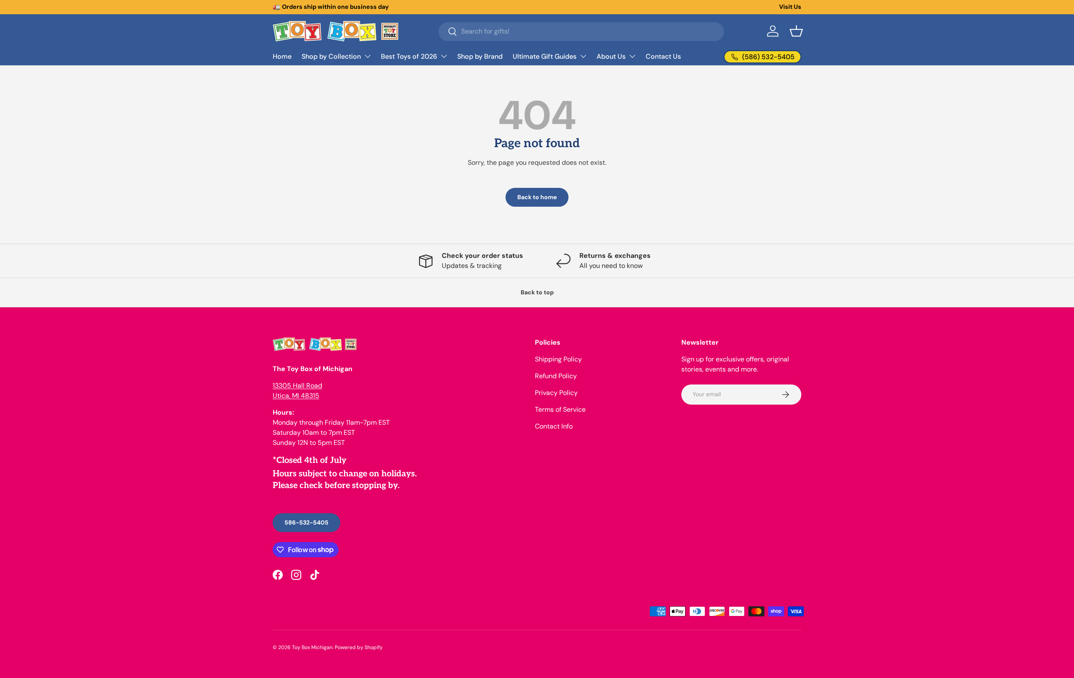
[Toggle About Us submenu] (632, 56)
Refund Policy (556, 375)
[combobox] (581, 31)
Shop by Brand (480, 56)
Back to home (537, 197)
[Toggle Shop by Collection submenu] (367, 56)
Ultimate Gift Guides (544, 56)
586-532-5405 (306, 522)
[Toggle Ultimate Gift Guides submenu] (583, 56)
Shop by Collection (331, 56)
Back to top (537, 292)
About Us (611, 56)
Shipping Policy (558, 359)
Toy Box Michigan (312, 647)
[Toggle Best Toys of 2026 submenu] (444, 56)
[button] (796, 31)
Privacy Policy (556, 392)
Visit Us (790, 6)
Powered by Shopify (359, 647)
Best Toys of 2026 (409, 56)
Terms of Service (560, 409)
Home (282, 56)
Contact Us (663, 56)
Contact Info (554, 426)
